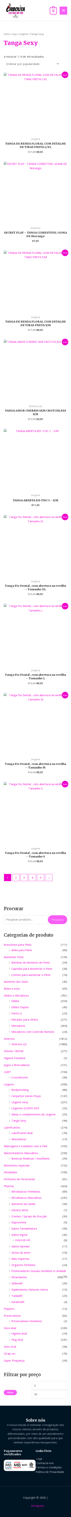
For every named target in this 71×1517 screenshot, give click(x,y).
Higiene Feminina (14, 1058)
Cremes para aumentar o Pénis (31, 975)
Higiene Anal (19, 1333)
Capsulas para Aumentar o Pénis (31, 968)
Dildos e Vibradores (16, 995)
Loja (14, 34)
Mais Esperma (20, 1259)
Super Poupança (14, 1360)
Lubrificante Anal (22, 1133)
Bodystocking (20, 1090)
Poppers (9, 1308)
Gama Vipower (20, 1246)
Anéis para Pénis (21, 950)
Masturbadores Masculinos (21, 1153)
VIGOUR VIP (22, 1240)
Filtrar (10, 1392)
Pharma (9, 1186)
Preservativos (12, 1315)
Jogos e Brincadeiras (17, 1065)
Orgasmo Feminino (23, 1265)
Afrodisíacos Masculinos (26, 1198)
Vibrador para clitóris (24, 1019)
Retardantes (19, 1277)
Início (7, 34)
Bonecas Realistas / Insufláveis (30, 1158)
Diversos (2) (19, 1044)
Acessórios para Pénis (17, 944)
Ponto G (16, 1013)
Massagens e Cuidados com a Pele (25, 1146)
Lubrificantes (12, 1127)
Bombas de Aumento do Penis (30, 962)
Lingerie (9, 1084)
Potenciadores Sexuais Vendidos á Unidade (38, 1271)
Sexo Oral (10, 1346)
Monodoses (18, 1139)
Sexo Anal (10, 1328)
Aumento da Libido (23, 1204)
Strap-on (9, 1353)
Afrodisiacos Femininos (25, 1191)
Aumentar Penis (14, 957)
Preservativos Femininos (26, 1321)
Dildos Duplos (20, 1007)
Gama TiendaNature (24, 1228)
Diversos (9, 1038)
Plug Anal (17, 1339)
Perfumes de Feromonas (19, 1179)
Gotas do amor (21, 1252)
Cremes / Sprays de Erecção (29, 1216)
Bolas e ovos (12, 988)
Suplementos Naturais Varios (29, 1289)
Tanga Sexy (18, 1120)
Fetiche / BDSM (13, 1051)
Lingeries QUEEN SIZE (25, 1108)
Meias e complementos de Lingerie (33, 1114)
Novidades (10, 1172)
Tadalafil (16, 1296)
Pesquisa (57, 919)
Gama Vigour (19, 1235)
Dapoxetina (18, 1222)
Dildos (15, 1001)
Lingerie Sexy (19, 1102)
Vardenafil (17, 1302)
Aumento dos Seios (16, 981)
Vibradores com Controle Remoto (32, 1032)
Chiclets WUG (19, 1210)
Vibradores (18, 1026)
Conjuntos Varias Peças (26, 1096)
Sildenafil (17, 1283)
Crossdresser (19, 1077)
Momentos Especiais (17, 1165)
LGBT (7, 1072)
